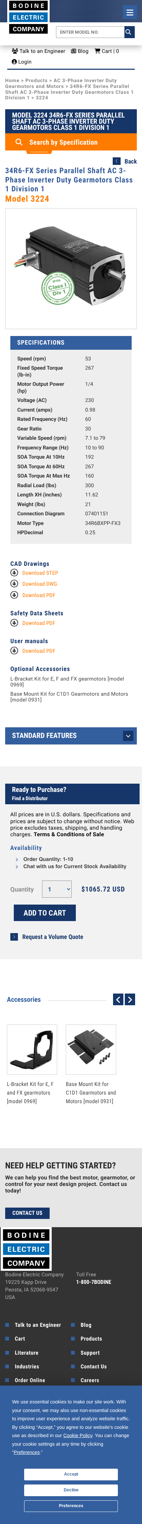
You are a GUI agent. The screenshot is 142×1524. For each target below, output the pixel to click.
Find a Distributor (30, 798)
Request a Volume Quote (52, 937)
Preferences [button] (27, 1452)
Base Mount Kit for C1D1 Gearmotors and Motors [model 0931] (69, 697)
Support (90, 1352)
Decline (71, 1490)
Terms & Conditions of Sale (69, 834)
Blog (83, 51)
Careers (90, 1380)
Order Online (30, 1380)
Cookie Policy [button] (77, 1435)
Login (24, 62)
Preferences (71, 1505)
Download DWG (39, 584)
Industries (27, 1366)
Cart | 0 (109, 51)
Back (131, 161)
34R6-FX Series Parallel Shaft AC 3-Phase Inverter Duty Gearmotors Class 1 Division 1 (69, 92)
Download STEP (40, 573)
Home (12, 80)
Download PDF (38, 595)
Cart (20, 1338)
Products (37, 80)
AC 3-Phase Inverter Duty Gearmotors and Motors (61, 83)
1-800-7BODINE (93, 1282)
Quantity (22, 889)
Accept (71, 1474)
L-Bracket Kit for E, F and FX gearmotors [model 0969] (67, 681)
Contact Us (27, 1213)
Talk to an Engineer (41, 51)
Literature (27, 1352)
